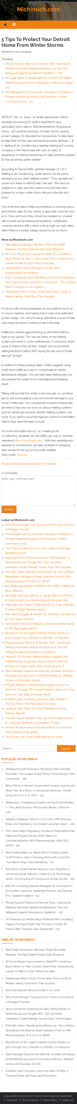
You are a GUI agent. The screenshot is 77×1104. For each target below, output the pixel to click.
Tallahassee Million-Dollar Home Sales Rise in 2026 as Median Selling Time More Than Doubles (38, 981)
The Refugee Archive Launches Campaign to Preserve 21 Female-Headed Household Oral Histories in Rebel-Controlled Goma (39, 539)
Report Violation (46, 463)
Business (22, 454)
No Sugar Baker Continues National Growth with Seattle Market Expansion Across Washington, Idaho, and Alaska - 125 (40, 82)
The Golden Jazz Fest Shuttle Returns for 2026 (33, 736)
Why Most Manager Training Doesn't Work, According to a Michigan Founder (40, 1000)
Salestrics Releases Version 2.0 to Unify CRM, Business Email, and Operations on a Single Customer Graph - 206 (40, 822)
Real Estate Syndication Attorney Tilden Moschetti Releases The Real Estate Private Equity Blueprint (35, 952)
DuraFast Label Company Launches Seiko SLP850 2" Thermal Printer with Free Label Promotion (37, 1073)
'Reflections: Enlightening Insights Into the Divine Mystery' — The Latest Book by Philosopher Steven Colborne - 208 (40, 807)
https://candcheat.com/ (28, 440)
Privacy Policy (50, 1100)
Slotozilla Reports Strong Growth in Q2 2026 (33, 990)
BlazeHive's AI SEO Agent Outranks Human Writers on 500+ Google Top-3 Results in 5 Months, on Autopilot (38, 1045)
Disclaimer (28, 463)
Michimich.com (38, 9)
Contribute (11, 1100)
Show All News (10, 463)
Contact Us (67, 1100)
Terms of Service (30, 1100)
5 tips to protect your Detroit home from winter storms (35, 42)
